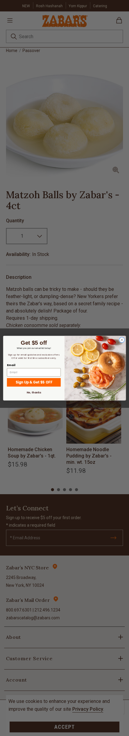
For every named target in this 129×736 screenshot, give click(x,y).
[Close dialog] (121, 339)
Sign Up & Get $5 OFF (34, 382)
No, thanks (34, 392)
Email (11, 365)
